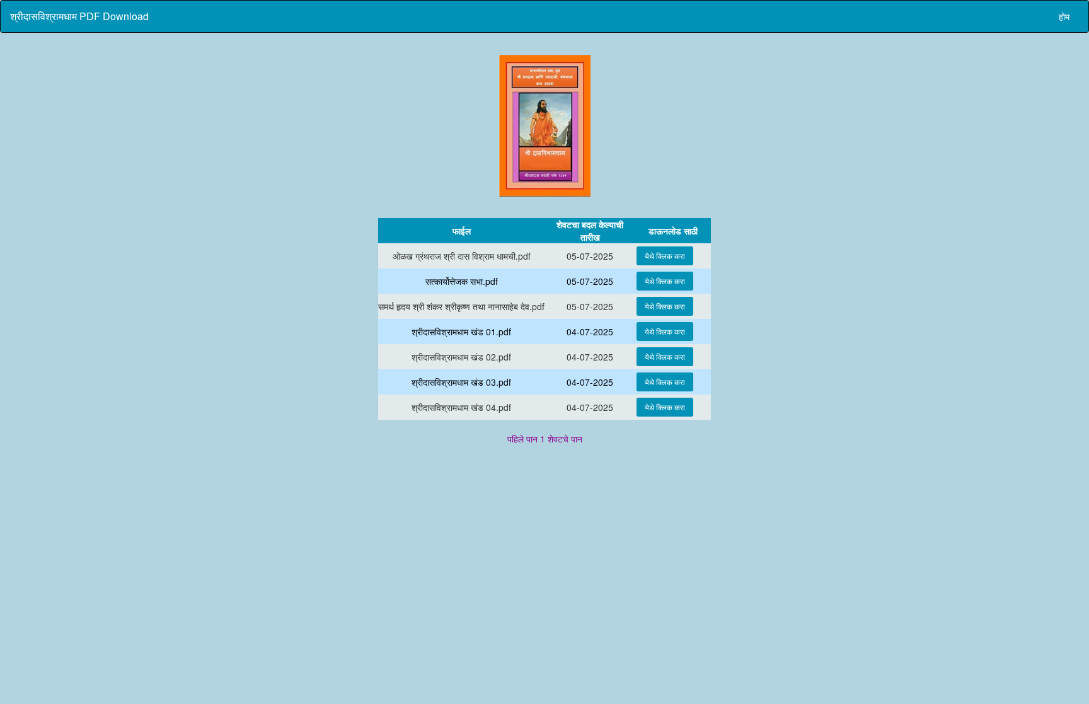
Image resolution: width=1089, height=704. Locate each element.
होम (1064, 16)
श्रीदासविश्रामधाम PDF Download (79, 16)
